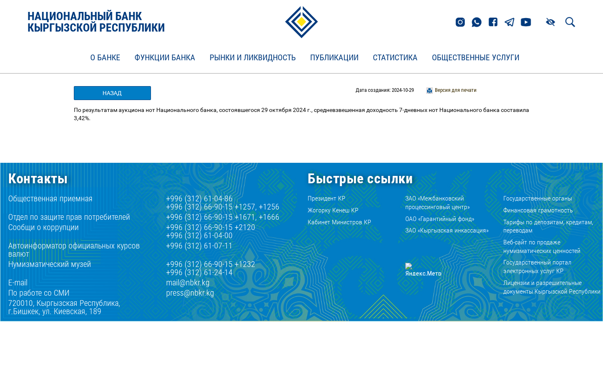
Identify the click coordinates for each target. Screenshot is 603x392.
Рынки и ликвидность (253, 57)
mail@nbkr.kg (188, 282)
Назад (112, 93)
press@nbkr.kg (190, 293)
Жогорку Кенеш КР (333, 210)
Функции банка (165, 57)
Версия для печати (456, 90)
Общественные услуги (475, 57)
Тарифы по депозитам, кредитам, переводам (548, 226)
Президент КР (326, 198)
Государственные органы (537, 198)
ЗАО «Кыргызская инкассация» (447, 230)
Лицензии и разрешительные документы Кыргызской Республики (552, 287)
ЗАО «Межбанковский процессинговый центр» (437, 202)
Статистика (395, 57)
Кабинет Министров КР (339, 222)
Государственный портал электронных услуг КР (537, 266)
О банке (105, 57)
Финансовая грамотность (538, 210)
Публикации (334, 57)
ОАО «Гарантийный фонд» (439, 219)
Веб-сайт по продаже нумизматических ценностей (541, 246)
